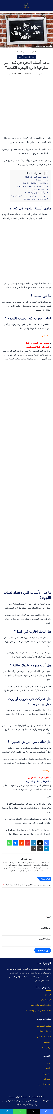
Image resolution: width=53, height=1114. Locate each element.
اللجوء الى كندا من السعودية (37, 781)
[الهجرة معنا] (26, 5)
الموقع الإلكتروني (45, 939)
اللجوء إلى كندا (22, 51)
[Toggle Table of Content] (45, 173)
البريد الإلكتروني (45, 928)
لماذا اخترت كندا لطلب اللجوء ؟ (34, 183)
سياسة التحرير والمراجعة (41, 1005)
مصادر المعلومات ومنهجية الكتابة (38, 1010)
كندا (20, 57)
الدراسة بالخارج (44, 1084)
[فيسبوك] (46, 843)
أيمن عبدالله (38, 73)
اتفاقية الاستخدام (44, 1037)
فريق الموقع (46, 1000)
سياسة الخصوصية (43, 1026)
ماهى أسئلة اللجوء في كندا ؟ (35, 177)
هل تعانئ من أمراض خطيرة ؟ (35, 199)
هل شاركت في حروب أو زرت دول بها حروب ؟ (28, 196)
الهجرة (48, 1063)
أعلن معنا (47, 1042)
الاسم (48, 917)
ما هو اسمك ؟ (41, 180)
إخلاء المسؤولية (45, 1031)
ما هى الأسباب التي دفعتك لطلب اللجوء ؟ (30, 186)
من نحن (48, 994)
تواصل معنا (46, 1047)
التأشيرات (47, 1073)
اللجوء (48, 1068)
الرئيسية (31, 51)
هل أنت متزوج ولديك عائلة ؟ (35, 193)
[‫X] (40, 843)
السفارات (47, 1079)
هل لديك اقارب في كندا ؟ (36, 190)
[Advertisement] (26, 106)
